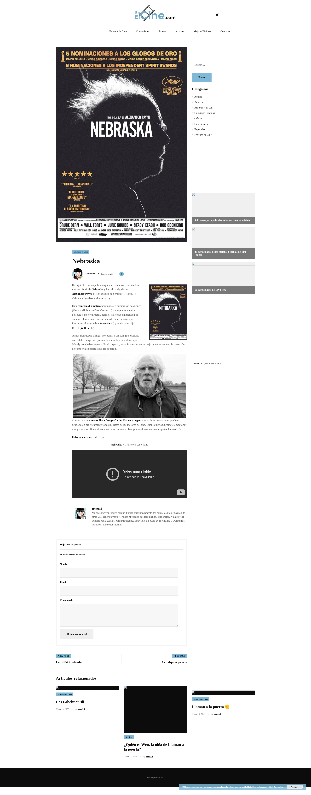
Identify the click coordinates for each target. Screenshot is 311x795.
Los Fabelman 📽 (70, 702)
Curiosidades (142, 31)
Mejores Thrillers (202, 31)
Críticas (198, 118)
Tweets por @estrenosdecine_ (207, 363)
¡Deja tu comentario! (76, 634)
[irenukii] (80, 513)
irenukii (92, 273)
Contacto (225, 31)
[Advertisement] (221, 165)
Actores (163, 31)
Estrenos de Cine (118, 31)
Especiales (199, 129)
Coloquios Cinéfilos (204, 113)
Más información (276, 787)
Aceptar (294, 786)
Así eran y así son (203, 107)
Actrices (180, 31)
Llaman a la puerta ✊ (211, 707)
